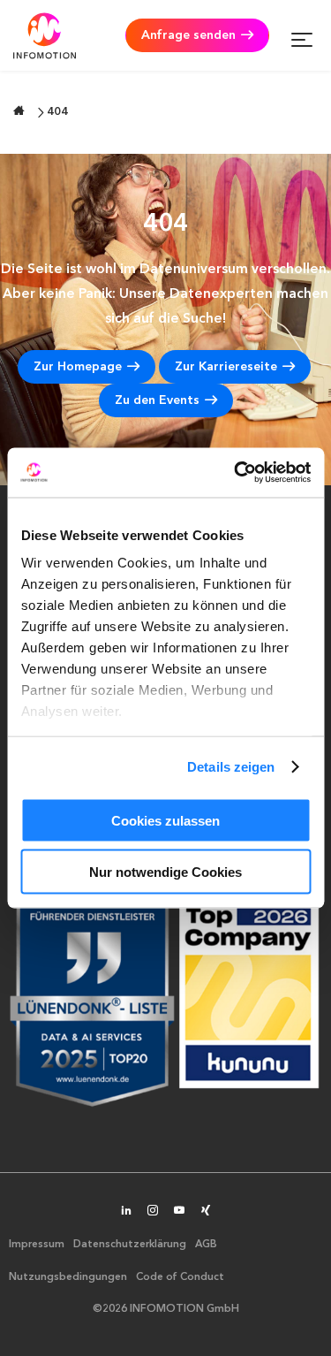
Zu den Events (157, 400)
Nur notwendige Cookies (165, 872)
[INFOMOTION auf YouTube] (179, 1211)
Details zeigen (231, 766)
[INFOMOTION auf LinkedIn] (126, 1211)
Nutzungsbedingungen (68, 1277)
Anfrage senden (188, 35)
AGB (206, 1244)
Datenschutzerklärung (129, 1244)
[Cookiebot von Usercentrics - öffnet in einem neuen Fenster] (236, 472)
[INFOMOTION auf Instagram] (152, 1211)
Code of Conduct (180, 1277)
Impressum (36, 1244)
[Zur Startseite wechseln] (19, 111)
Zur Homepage (78, 367)
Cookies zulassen (165, 819)
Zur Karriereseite (226, 367)
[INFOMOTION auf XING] (205, 1211)
